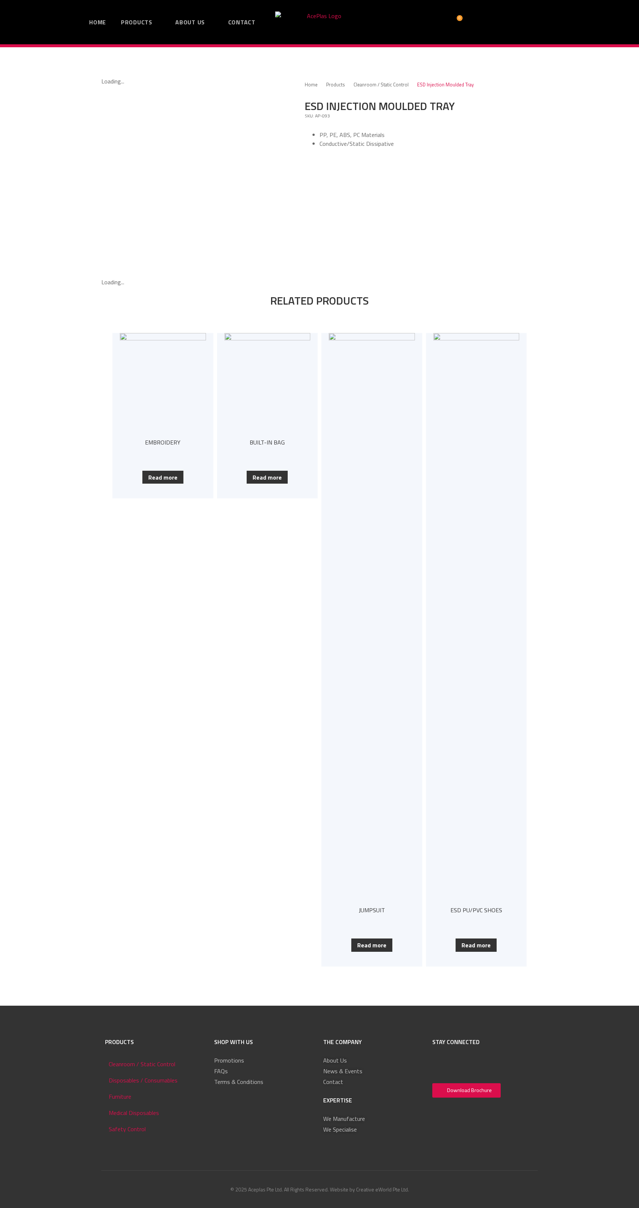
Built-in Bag (267, 442)
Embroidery (162, 442)
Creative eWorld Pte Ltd (382, 1189)
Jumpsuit (372, 910)
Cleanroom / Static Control (381, 84)
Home (311, 84)
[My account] (419, 22)
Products (335, 84)
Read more (163, 477)
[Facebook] (440, 1064)
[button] (398, 22)
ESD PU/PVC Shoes (476, 910)
